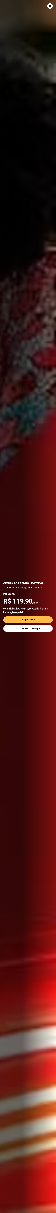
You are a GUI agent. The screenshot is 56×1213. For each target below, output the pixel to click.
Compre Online (28, 619)
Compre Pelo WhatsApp (28, 628)
